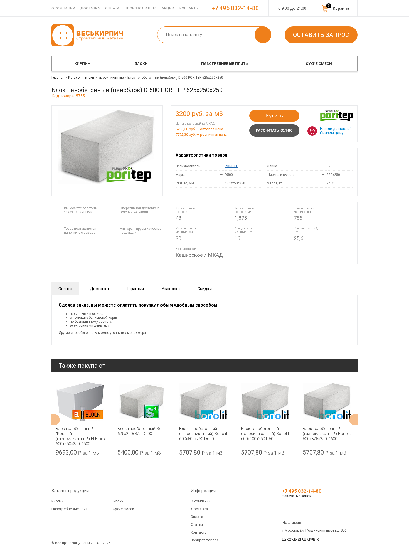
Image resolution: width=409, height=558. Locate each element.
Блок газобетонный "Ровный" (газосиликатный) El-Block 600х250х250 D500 (80, 436)
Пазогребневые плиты (225, 63)
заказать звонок (296, 496)
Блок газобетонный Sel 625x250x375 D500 (139, 431)
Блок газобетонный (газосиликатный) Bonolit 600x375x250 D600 (327, 433)
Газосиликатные (111, 78)
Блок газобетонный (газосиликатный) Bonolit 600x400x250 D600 (265, 433)
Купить (274, 115)
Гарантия (135, 288)
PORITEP (231, 166)
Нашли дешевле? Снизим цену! (336, 130)
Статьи (197, 524)
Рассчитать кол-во (274, 130)
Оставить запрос (321, 34)
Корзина (341, 8)
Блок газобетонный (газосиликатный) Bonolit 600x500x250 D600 (203, 433)
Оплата (112, 8)
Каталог (74, 78)
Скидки (205, 288)
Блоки (141, 63)
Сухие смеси (319, 63)
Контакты (189, 8)
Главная (58, 78)
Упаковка (171, 288)
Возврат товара (205, 540)
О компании (63, 8)
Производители (140, 8)
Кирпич (82, 63)
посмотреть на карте (300, 538)
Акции (168, 8)
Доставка (90, 8)
